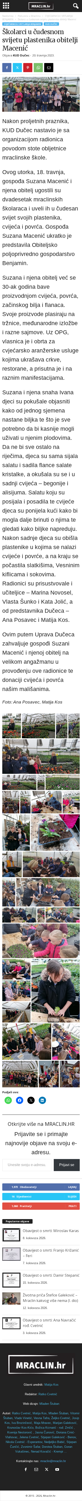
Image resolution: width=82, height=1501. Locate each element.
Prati (73, 1206)
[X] (17, 67)
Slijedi (72, 1196)
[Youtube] (57, 1470)
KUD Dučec (51, 24)
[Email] (48, 67)
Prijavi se (66, 1165)
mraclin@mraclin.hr (53, 1461)
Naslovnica (7, 16)
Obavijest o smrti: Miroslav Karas (51, 1230)
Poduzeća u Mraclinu (29, 16)
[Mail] (36, 1470)
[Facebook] (6, 67)
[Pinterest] (27, 67)
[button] (11, 726)
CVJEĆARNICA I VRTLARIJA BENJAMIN (22, 24)
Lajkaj (72, 1187)
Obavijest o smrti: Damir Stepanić (51, 1275)
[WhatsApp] (38, 67)
